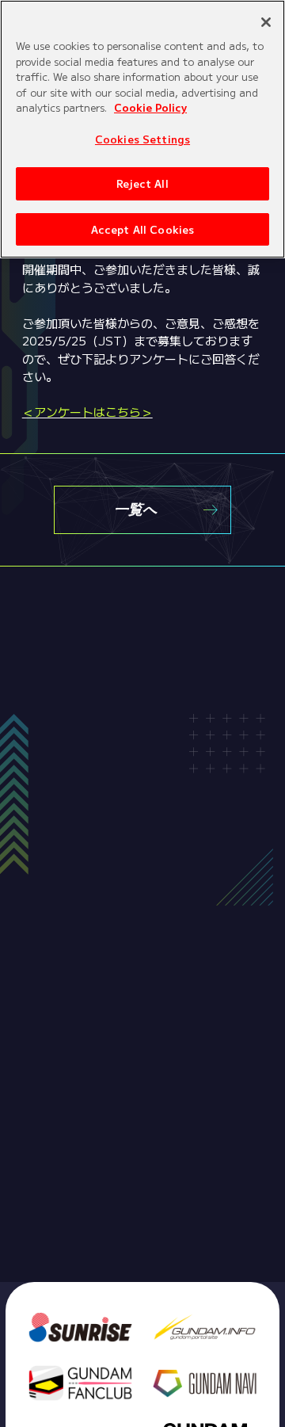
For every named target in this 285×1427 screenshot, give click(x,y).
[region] (142, 129)
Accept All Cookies (142, 229)
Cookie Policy (150, 107)
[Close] (266, 22)
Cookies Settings (142, 139)
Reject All (142, 183)
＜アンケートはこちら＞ (87, 411)
